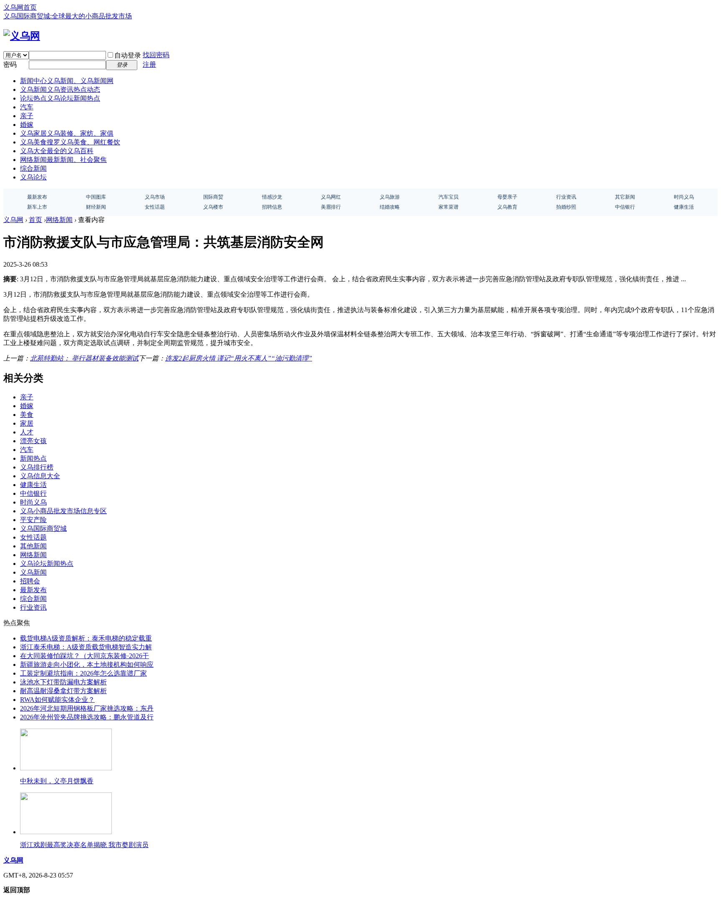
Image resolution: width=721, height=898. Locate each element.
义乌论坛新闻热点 (46, 563)
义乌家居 (66, 133)
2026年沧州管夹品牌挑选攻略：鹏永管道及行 (87, 717)
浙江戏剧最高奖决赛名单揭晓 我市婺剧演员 (84, 844)
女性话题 (33, 537)
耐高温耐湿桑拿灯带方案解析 (63, 690)
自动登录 (127, 55)
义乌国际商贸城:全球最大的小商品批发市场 (67, 16)
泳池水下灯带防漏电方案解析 (63, 682)
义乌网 (13, 219)
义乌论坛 (33, 177)
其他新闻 (33, 546)
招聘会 (30, 581)
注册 (149, 64)
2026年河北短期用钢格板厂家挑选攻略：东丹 (87, 708)
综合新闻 (33, 168)
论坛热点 (60, 98)
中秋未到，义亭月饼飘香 (56, 780)
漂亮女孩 (33, 440)
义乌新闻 (60, 89)
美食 (26, 414)
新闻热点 (33, 458)
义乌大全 (56, 150)
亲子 (26, 115)
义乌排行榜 (36, 467)
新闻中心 (66, 80)
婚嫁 (26, 124)
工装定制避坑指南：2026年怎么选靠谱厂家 (83, 673)
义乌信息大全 (40, 475)
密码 (10, 64)
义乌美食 (70, 142)
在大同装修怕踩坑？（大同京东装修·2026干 (84, 655)
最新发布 (33, 589)
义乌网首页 (20, 7)
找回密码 (156, 54)
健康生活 (33, 484)
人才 (26, 432)
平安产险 (33, 519)
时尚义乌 (33, 502)
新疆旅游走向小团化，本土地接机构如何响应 (87, 664)
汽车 (26, 107)
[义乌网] (21, 35)
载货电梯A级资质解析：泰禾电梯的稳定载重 (86, 638)
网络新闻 (63, 159)
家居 (26, 423)
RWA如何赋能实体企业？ (57, 699)
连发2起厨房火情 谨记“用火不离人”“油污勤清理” (238, 358)
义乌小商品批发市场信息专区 (63, 511)
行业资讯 (33, 607)
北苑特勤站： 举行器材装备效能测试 (84, 358)
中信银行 (33, 493)
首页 (35, 219)
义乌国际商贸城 (43, 528)
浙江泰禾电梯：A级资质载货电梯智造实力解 (86, 647)
